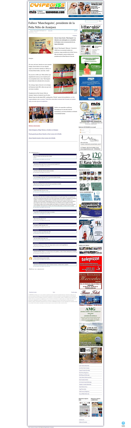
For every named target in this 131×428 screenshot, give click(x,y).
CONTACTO (81, 419)
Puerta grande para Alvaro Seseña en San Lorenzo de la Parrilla (45, 134)
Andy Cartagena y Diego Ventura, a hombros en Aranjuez (43, 130)
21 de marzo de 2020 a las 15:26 (41, 159)
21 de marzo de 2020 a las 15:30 (41, 246)
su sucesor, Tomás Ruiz (45, 99)
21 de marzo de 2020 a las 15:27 (41, 172)
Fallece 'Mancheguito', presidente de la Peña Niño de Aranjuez (51, 25)
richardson (36, 256)
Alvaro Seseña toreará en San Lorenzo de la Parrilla (42, 138)
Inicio (32, 19)
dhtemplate (52, 427)
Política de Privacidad (83, 422)
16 (76, 30)
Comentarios (83, 132)
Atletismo (88, 16)
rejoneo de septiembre (42, 101)
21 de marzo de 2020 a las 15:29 (41, 213)
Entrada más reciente (32, 292)
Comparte (75, 35)
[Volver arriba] (123, 424)
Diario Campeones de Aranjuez (33, 427)
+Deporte (96, 16)
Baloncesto (79, 16)
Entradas (82, 130)
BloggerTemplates (47, 427)
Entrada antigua (74, 292)
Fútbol (72, 16)
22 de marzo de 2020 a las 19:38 (41, 266)
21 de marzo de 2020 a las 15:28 (41, 185)
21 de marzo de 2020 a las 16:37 (41, 259)
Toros (36, 31)
